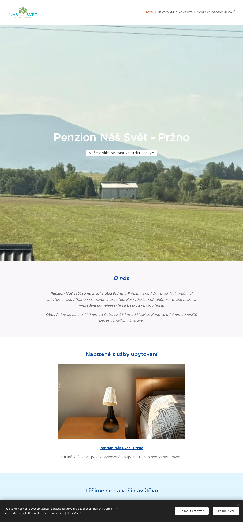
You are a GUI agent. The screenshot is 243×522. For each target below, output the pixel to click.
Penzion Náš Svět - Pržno (121, 447)
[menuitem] (150, 12)
